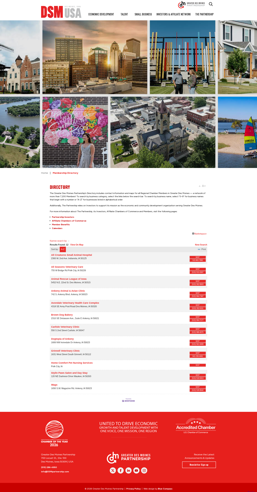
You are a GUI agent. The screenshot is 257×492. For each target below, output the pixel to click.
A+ (204, 186)
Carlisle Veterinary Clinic (65, 327)
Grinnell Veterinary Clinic (65, 350)
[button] (211, 4)
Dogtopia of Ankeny (62, 339)
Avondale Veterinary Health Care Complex (75, 303)
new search (201, 245)
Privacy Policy (133, 488)
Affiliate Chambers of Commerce (69, 220)
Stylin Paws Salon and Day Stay (69, 373)
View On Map (76, 245)
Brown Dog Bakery (62, 314)
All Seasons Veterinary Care (67, 267)
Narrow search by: (58, 241)
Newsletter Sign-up (199, 464)
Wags (54, 384)
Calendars (57, 228)
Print (203, 249)
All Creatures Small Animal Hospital (71, 255)
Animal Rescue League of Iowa (68, 279)
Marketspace (200, 233)
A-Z (63, 249)
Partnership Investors (63, 217)
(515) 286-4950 (49, 467)
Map (198, 257)
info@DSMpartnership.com (55, 471)
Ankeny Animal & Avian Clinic (68, 290)
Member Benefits (61, 224)
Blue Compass (165, 488)
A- (200, 186)
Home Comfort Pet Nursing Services (72, 363)
